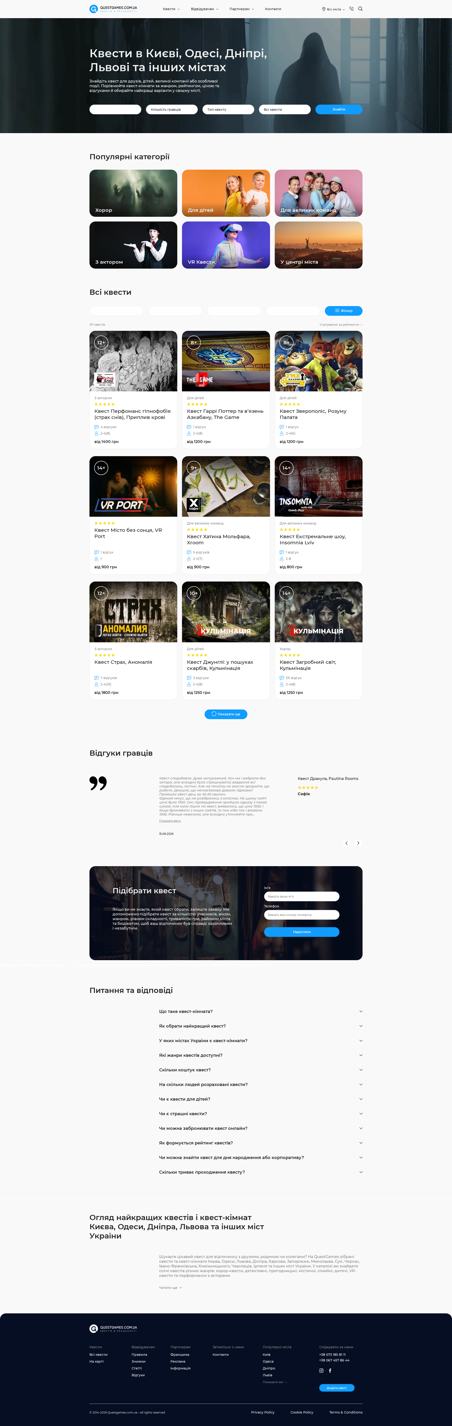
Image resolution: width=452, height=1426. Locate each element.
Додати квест (337, 1388)
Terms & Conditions (346, 1412)
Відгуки (138, 1375)
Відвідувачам (202, 9)
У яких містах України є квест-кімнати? (203, 1040)
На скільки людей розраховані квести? (203, 1084)
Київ (266, 1354)
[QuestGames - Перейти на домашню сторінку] (113, 9)
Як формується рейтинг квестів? (196, 1143)
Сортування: (339, 324)
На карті (96, 1361)
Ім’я (267, 888)
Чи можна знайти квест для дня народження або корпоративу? (231, 1157)
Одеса (268, 1361)
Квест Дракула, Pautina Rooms (328, 778)
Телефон (271, 906)
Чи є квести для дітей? (184, 1099)
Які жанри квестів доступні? (190, 1055)
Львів (267, 1375)
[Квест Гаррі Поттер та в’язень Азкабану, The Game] (226, 390)
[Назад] (346, 843)
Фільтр (347, 311)
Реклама (177, 1361)
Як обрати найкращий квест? (192, 1026)
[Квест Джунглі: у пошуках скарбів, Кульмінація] (226, 641)
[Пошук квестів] (360, 9)
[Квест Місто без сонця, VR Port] (133, 515)
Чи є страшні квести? (183, 1113)
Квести (169, 9)
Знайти (339, 109)
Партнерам (240, 9)
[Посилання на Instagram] (321, 1371)
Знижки (138, 1361)
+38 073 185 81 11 (332, 1354)
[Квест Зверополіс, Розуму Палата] (319, 390)
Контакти (273, 9)
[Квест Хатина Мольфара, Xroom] (226, 515)
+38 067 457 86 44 (334, 1360)
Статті (137, 1368)
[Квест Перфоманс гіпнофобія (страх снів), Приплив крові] (133, 390)
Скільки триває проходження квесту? (202, 1172)
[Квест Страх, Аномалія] (133, 641)
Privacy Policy (262, 1412)
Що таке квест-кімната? (186, 1011)
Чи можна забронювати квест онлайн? (203, 1128)
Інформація (180, 1368)
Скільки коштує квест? (185, 1070)
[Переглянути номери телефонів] (351, 9)
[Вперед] (358, 843)
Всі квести (98, 1354)
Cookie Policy (302, 1412)
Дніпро (269, 1368)
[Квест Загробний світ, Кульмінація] (319, 641)
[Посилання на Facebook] (330, 1371)
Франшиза (179, 1354)
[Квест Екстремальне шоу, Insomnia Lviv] (319, 515)
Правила (139, 1354)
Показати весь (170, 821)
